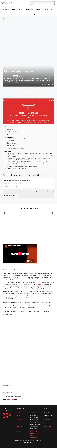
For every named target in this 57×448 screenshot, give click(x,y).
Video (46, 9)
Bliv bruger (19, 419)
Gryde (7, 127)
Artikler (38, 9)
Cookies (45, 423)
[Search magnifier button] (54, 3)
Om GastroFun (15, 14)
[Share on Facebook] (52, 100)
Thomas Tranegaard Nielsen (21, 74)
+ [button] (32, 109)
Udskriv (17, 195)
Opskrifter (28, 9)
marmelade (17, 122)
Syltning (23, 122)
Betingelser (19, 426)
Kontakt (52, 9)
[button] (53, 100)
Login (34, 14)
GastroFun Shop (16, 9)
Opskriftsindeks (47, 426)
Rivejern (8, 129)
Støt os (18, 415)
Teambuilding (6, 9)
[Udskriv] (3, 100)
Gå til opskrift (8, 195)
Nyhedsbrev (46, 419)
